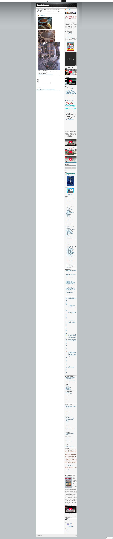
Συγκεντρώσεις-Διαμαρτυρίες (70, 265)
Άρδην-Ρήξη (67, 445)
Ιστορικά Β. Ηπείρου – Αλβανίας (70, 229)
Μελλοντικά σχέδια (68, 236)
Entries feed (67, 538)
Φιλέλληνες (68, 215)
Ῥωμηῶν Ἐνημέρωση (42, 15)
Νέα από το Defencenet (69, 248)
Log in (66, 537)
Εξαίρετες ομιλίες (69, 207)
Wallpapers (56, 7)
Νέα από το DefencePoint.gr (70, 249)
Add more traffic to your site (70, 533)
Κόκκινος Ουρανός (68, 406)
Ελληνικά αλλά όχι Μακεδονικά (69, 226)
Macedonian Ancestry (42, 4)
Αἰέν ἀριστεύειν (67, 446)
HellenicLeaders (68, 420)
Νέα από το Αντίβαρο (69, 254)
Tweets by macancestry (67, 295)
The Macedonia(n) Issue (47, 7)
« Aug (65, 170)
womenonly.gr (68, 478)
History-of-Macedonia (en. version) (70, 385)
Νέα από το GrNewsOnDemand (71, 246)
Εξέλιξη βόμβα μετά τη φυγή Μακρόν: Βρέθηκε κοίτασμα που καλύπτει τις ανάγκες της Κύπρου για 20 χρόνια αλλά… (48, 90)
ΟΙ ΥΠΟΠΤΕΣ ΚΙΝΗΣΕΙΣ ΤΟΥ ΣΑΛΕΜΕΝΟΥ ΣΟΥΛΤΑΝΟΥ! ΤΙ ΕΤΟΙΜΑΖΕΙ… (46, 89)
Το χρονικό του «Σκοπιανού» (69, 276)
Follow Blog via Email (68, 523)
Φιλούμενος (67, 428)
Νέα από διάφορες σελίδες (70, 264)
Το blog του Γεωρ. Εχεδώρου (69, 400)
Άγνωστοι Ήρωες (68, 213)
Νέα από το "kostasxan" (69, 247)
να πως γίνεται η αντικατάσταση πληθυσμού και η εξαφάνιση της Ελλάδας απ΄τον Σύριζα (72, 374)
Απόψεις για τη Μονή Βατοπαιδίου (70, 433)
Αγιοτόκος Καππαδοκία (68, 434)
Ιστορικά (68, 208)
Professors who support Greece (70, 212)
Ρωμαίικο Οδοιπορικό (68, 396)
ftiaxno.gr (68, 477)
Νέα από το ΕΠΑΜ (69, 256)
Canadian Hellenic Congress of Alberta (70, 384)
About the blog (67, 197)
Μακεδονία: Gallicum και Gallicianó (70, 282)
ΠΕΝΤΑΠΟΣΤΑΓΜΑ (68, 407)
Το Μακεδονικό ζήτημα (40, 7)
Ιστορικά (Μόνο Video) (69, 209)
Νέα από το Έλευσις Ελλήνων (70, 253)
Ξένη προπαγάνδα (68, 237)
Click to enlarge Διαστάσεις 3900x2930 (70, 194)
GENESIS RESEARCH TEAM (69, 419)
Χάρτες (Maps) (68, 211)
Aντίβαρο (67, 418)
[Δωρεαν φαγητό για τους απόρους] (70, 13)
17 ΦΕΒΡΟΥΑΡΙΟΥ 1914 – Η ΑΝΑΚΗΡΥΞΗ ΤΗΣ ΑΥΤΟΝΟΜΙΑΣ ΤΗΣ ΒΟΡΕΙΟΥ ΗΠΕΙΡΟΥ (72, 298)
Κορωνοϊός (67, 235)
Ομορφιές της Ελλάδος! (69, 231)
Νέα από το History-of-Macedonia (71, 252)
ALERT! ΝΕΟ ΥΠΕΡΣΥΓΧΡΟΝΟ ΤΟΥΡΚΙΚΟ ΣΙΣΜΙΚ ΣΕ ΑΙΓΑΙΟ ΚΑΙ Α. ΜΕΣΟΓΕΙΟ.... (72, 320)
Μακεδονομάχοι (68, 214)
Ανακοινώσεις (68, 245)
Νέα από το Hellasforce (69, 251)
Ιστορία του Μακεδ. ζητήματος (69, 233)
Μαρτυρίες (68, 210)
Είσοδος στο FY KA (70, 472)
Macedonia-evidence (68, 386)
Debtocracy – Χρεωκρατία (69, 403)
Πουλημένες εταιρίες (69, 217)
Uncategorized (41, 9)
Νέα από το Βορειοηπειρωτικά (70, 255)
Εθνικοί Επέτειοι (68, 228)
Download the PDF (70, 111)
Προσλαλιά (67, 449)
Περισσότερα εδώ (70, 40)
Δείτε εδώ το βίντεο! (70, 33)
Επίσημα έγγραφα (68, 225)
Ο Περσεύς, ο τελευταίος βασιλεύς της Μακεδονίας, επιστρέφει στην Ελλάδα (70, 288)
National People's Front (68, 429)
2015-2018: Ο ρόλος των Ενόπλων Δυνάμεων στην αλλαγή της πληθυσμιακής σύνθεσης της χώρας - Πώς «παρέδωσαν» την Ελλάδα (72, 329)
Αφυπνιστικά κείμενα (69, 227)
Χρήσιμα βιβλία (52, 7)
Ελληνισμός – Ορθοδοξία (69, 435)
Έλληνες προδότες (68, 216)
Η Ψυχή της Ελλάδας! (68, 230)
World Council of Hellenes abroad (70, 389)
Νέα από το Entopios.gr (69, 250)
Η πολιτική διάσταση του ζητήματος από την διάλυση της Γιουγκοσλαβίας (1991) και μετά (71, 275)
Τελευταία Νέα (67, 244)
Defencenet (67, 404)
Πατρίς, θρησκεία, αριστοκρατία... (72, 316)
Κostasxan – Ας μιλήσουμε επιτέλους (70, 448)
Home (37, 7)
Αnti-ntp (66, 405)
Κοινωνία (67, 447)
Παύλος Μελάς (67, 399)
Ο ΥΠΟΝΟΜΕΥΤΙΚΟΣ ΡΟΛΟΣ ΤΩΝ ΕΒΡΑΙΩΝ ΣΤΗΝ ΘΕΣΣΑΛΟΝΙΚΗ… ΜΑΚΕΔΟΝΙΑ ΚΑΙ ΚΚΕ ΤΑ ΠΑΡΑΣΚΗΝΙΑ (71, 290)
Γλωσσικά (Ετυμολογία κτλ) (70, 206)
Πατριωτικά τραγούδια (69, 232)
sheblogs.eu (68, 479)
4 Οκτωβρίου (67, 444)
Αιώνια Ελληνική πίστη (68, 421)
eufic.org (68, 476)
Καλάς (66, 234)
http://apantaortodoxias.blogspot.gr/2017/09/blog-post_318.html (45, 74)
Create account (67, 536)
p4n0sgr (67, 430)
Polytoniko (67, 415)
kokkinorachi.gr (68, 480)
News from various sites (69, 266)
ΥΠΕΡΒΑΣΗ (67, 427)
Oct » (66, 170)
